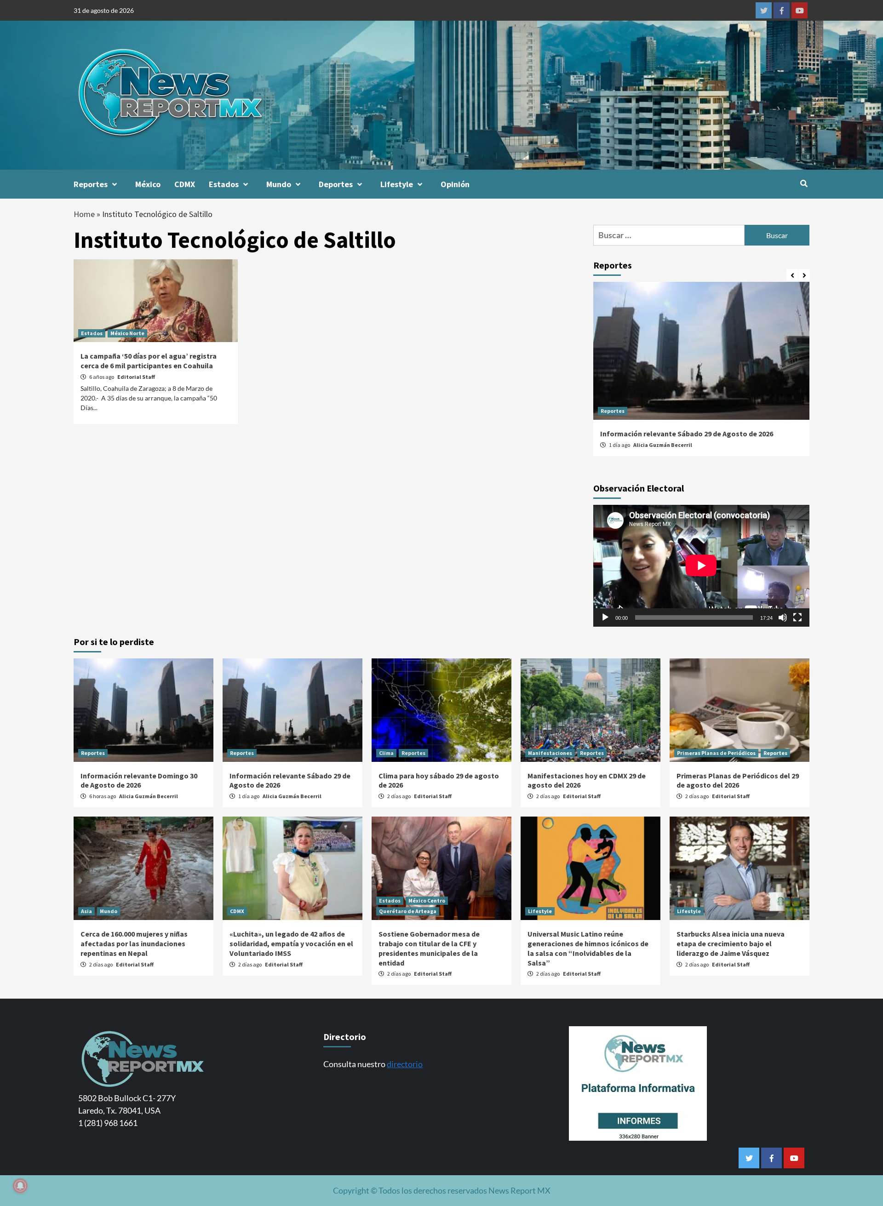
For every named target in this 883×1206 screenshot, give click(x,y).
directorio (405, 1064)
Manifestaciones (550, 752)
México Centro (426, 900)
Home (84, 214)
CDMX (184, 184)
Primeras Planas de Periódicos (716, 752)
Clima (386, 752)
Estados (224, 184)
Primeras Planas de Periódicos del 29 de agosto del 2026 (738, 780)
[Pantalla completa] (797, 617)
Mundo (278, 184)
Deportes (336, 184)
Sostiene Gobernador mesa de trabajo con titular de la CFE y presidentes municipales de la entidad (429, 948)
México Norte (127, 333)
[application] (701, 565)
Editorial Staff (136, 376)
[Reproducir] (605, 617)
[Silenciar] (782, 617)
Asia (86, 911)
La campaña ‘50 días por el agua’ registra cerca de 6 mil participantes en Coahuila (148, 360)
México (148, 184)
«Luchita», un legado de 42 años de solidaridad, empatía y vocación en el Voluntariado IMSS (291, 943)
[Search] (803, 183)
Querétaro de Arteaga (407, 911)
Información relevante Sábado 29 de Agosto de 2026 (686, 433)
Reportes (91, 184)
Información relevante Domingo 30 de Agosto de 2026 (138, 780)
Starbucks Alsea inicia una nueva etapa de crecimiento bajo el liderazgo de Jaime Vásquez (731, 943)
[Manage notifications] (20, 1185)
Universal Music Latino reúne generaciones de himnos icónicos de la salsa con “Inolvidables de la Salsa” (588, 948)
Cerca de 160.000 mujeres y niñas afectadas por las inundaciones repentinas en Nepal (134, 943)
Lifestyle (396, 184)
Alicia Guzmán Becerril (662, 444)
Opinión (455, 184)
